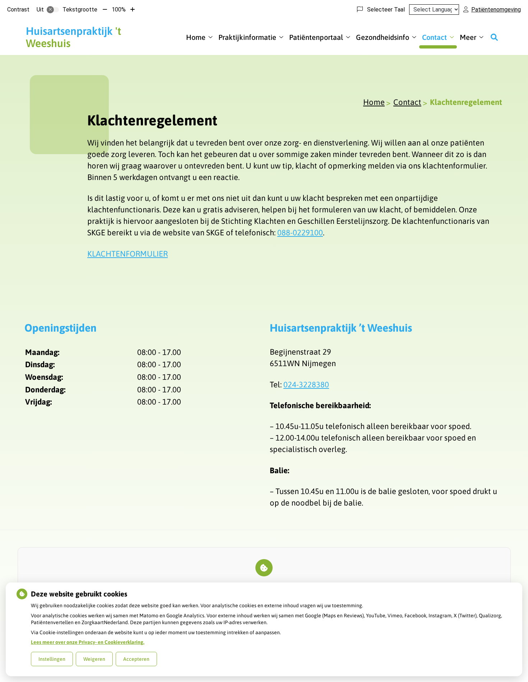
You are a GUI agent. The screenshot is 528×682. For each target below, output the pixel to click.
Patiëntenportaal (316, 37)
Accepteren (136, 659)
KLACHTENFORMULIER (127, 253)
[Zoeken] (494, 37)
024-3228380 (306, 384)
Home (195, 37)
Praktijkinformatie (247, 37)
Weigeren (94, 659)
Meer (468, 37)
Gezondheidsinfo (382, 37)
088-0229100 (300, 232)
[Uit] (53, 9)
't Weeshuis (73, 37)
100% (119, 9)
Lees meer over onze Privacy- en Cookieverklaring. (87, 642)
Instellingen (51, 659)
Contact (434, 37)
